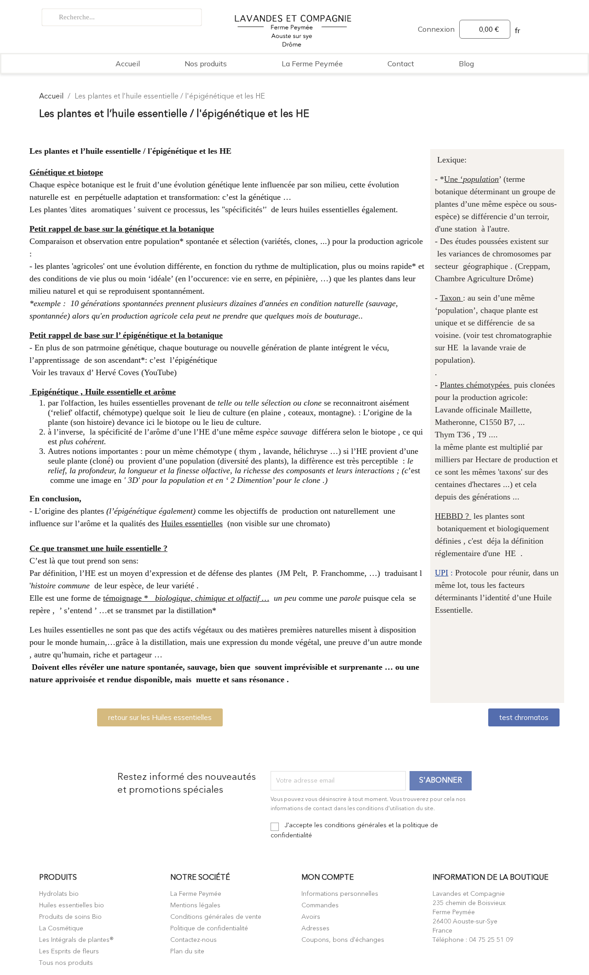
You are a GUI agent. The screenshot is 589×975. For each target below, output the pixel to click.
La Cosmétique (61, 928)
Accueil (127, 63)
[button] (160, 717)
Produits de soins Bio (70, 917)
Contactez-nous (193, 940)
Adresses (315, 928)
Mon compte (327, 878)
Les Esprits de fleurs (69, 951)
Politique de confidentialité (209, 928)
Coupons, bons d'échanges (342, 940)
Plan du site (187, 951)
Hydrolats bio (59, 894)
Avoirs (310, 917)
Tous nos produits (66, 963)
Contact (400, 63)
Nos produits (206, 63)
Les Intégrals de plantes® (76, 940)
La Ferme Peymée (312, 63)
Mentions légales (195, 905)
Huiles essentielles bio (71, 905)
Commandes (320, 905)
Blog (466, 63)
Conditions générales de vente (215, 917)
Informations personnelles (339, 894)
